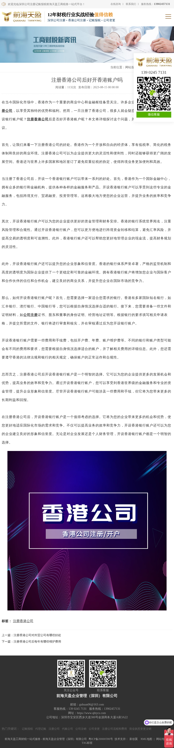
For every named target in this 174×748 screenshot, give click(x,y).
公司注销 (80, 728)
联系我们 (131, 4)
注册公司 (54, 728)
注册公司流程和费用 (114, 728)
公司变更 (94, 728)
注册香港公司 (38, 119)
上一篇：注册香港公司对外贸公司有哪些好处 (31, 635)
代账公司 (67, 728)
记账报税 (27, 728)
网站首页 (131, 67)
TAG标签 (87, 742)
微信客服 (154, 114)
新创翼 (133, 739)
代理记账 (40, 728)
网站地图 (161, 739)
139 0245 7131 (154, 72)
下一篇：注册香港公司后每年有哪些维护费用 (31, 641)
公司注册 (30, 315)
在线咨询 (116, 4)
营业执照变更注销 (140, 728)
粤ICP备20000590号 (100, 739)
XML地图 (146, 739)
